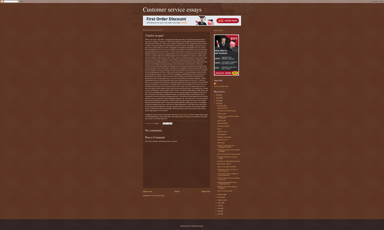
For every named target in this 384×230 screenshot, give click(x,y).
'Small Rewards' (221, 134)
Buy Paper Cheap (181, 114)
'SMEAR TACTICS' (222, 140)
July (219, 205)
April (219, 214)
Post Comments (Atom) (158, 195)
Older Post (206, 192)
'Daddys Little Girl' (222, 108)
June (219, 208)
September (221, 200)
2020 (217, 95)
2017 (217, 103)
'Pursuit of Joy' (221, 120)
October (220, 197)
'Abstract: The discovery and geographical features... (225, 146)
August (220, 203)
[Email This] (164, 123)
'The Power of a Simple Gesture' (226, 111)
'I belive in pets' (221, 113)
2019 (217, 98)
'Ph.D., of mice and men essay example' (229, 154)
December (221, 106)
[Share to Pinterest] (171, 123)
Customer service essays (172, 9)
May (219, 211)
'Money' (219, 129)
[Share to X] (167, 123)
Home (176, 192)
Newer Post (147, 192)
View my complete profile (221, 86)
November (221, 194)
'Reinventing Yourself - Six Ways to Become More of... (227, 170)
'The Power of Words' (223, 126)
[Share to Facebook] (169, 123)
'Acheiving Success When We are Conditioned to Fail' (227, 183)
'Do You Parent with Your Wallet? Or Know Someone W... (227, 174)
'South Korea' (221, 142)
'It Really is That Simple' (224, 137)
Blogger (201, 226)
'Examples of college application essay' (228, 161)
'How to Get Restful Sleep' (224, 191)
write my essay (218, 30)
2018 (217, 100)
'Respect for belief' (222, 123)
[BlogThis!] (166, 123)
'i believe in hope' (222, 131)
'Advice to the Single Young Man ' (227, 166)
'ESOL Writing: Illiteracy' (224, 164)
